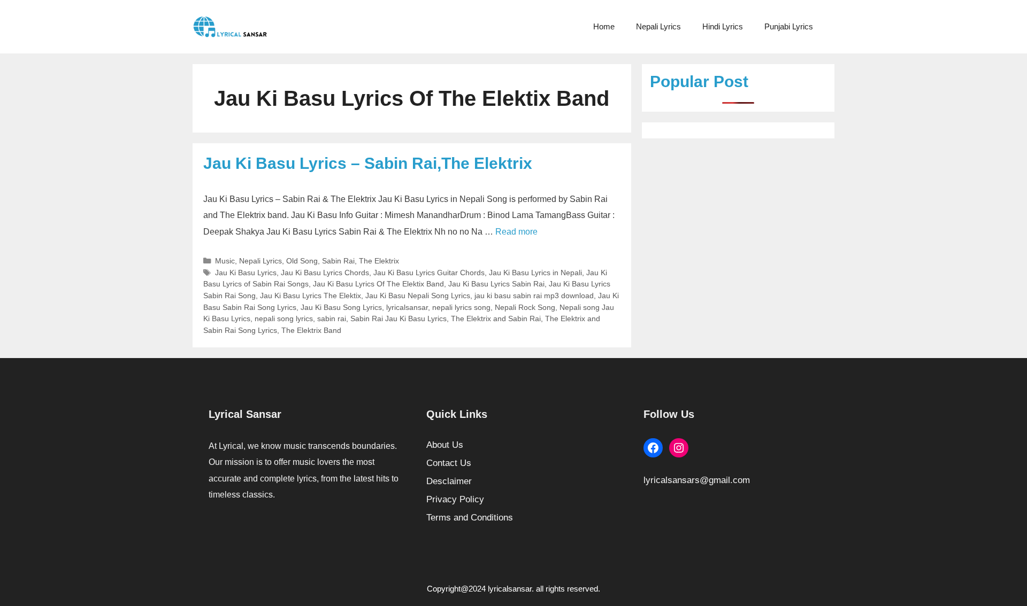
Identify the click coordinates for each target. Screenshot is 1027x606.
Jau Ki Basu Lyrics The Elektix (310, 295)
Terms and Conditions (469, 517)
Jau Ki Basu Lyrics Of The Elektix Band (378, 283)
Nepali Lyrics (658, 26)
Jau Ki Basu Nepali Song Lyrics (417, 295)
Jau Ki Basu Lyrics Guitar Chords (429, 272)
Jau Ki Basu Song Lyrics (341, 307)
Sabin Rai (338, 261)
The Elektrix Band (311, 330)
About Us (444, 445)
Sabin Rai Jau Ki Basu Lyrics (398, 318)
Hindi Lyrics (722, 26)
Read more (516, 231)
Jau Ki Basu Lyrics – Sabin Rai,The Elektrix (367, 163)
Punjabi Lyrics (788, 26)
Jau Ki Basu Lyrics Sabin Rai (496, 283)
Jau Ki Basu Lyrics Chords (325, 272)
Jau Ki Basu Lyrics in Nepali (535, 272)
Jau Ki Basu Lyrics (246, 272)
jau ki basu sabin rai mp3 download (534, 295)
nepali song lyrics (284, 318)
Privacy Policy (455, 499)
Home (604, 26)
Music (225, 261)
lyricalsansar (407, 307)
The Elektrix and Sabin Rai (496, 318)
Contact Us (448, 463)
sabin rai (331, 318)
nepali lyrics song (461, 307)
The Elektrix (379, 261)
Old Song (302, 261)
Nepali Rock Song (525, 307)
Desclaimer (449, 481)
